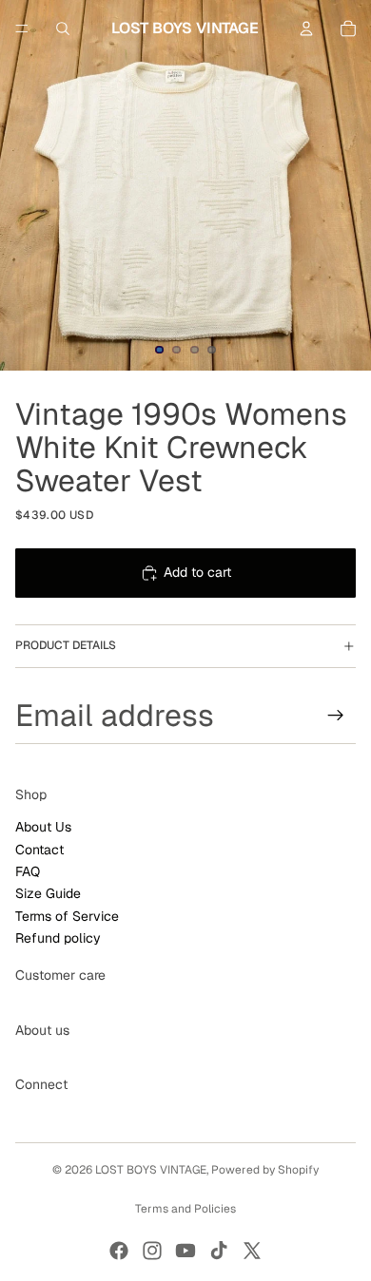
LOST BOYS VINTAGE (150, 1169)
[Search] (63, 28)
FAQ (27, 871)
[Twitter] (252, 1250)
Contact (39, 848)
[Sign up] (336, 715)
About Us (43, 826)
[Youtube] (185, 1250)
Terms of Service (67, 916)
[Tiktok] (218, 1250)
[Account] (306, 28)
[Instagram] (152, 1250)
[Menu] (22, 28)
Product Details (65, 645)
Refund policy (58, 937)
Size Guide (48, 893)
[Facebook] (118, 1250)
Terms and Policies (185, 1208)
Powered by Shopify (265, 1169)
